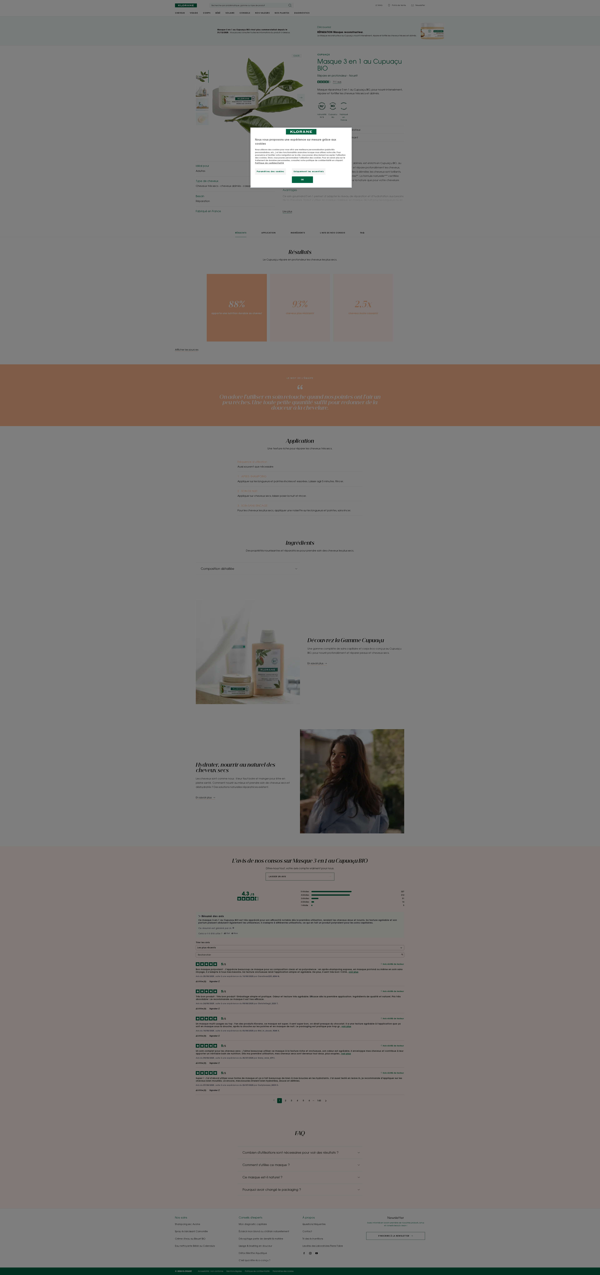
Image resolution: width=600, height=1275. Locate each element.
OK (302, 179)
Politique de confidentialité (269, 163)
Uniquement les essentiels (309, 171)
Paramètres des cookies (270, 171)
